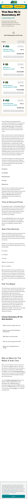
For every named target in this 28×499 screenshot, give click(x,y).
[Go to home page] (14, 2)
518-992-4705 (20, 53)
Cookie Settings (5, 494)
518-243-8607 (20, 71)
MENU (2, 2)
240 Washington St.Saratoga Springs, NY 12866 (10, 86)
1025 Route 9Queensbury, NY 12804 (8, 68)
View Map (22, 41)
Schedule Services (20, 6)
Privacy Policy (7, 490)
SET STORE (20, 46)
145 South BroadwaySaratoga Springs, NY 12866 (10, 104)
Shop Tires (7, 6)
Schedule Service (14, 56)
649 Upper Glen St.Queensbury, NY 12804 (8, 50)
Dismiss (13, 496)
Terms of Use (14, 490)
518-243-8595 (20, 90)
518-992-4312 (20, 108)
